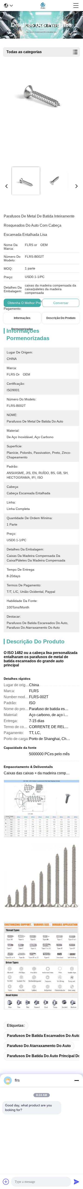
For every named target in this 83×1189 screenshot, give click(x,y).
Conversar (60, 303)
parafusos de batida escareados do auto (43, 1036)
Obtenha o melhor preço (26, 302)
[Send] (76, 1182)
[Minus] (76, 1080)
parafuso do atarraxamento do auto (39, 1046)
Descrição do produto (60, 318)
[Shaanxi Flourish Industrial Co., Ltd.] (43, 5)
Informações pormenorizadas (22, 320)
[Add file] (6, 1182)
